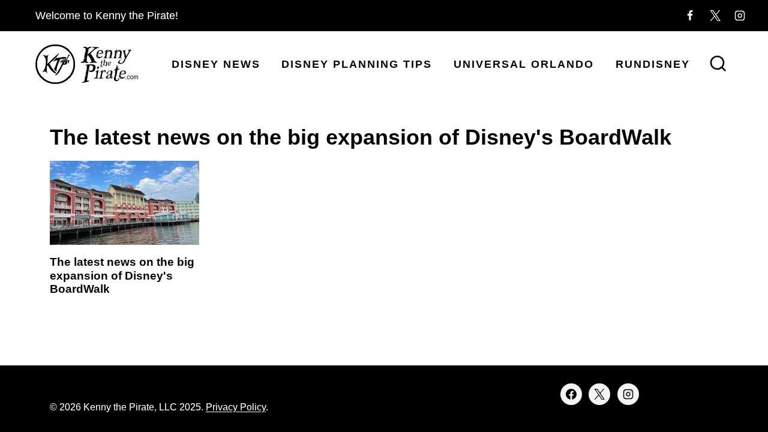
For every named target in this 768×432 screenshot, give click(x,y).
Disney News (216, 64)
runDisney (653, 64)
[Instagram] (740, 15)
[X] (715, 15)
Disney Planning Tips (356, 64)
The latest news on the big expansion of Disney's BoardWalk (122, 276)
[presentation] (124, 203)
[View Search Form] (718, 65)
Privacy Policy (236, 407)
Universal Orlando (524, 64)
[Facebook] (690, 15)
